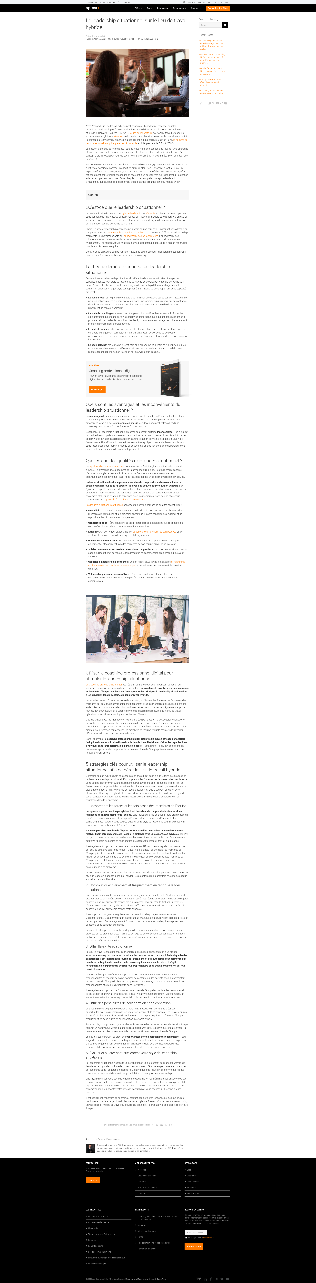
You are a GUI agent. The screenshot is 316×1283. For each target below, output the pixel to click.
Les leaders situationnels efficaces (104, 504)
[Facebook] (205, 103)
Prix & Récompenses (147, 1187)
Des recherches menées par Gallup (125, 232)
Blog (189, 1169)
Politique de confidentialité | (147, 1279)
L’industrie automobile (98, 1216)
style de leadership (131, 213)
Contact (141, 1193)
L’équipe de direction (147, 1175)
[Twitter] (213, 103)
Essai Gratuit (193, 1193)
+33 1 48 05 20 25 (109, 2)
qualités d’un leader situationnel (107, 466)
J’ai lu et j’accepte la (201, 1237)
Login (93, 1180)
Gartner (118, 136)
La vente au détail (96, 1245)
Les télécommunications (99, 1251)
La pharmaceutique (97, 1263)
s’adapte (150, 213)
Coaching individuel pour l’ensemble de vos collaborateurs (157, 1217)
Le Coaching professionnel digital (104, 684)
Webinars (191, 1175)
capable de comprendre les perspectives (154, 531)
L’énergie (92, 1239)
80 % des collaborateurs (139, 132)
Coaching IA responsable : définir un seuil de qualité (212, 92)
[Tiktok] (221, 103)
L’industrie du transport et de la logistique (106, 1257)
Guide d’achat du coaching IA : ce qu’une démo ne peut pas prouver (212, 71)
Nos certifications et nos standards (154, 1242)
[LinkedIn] (201, 103)
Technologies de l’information (101, 1234)
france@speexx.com (125, 2)
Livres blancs (193, 1181)
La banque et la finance (98, 1222)
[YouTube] (217, 103)
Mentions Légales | (131, 1279)
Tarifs (140, 1236)
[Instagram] (209, 103)
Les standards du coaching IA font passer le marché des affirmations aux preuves (212, 58)
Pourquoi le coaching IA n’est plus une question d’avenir (211, 82)
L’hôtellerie (93, 1228)
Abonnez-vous (194, 1246)
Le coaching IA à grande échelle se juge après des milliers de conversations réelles (211, 44)
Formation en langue (147, 1248)
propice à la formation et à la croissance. (125, 499)
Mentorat (142, 1225)
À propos (142, 1169)
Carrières (142, 1181)
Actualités (191, 1187)
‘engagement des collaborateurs (141, 235)
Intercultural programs (148, 1230)
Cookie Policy (161, 1279)
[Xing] (225, 103)
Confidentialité (208, 1237)
